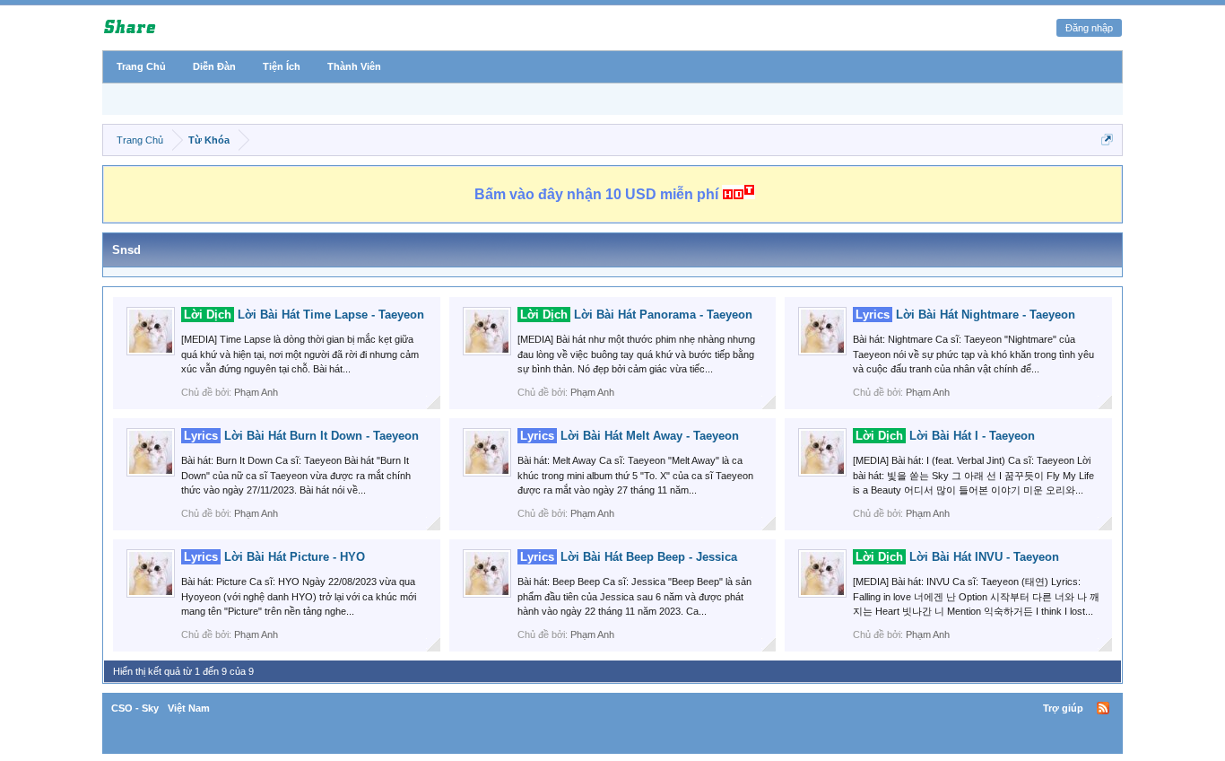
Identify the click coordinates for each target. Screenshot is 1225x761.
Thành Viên (354, 66)
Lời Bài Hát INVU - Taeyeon (957, 557)
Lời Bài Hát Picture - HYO (274, 557)
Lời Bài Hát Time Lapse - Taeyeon (304, 314)
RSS (1103, 708)
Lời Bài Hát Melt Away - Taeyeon (629, 435)
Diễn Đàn (214, 66)
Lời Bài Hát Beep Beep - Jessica (628, 557)
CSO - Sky (135, 708)
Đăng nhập (1089, 27)
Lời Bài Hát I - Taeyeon (945, 435)
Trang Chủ (141, 66)
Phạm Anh (256, 392)
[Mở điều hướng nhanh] (1107, 139)
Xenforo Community (612, 708)
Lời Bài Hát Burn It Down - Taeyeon (301, 435)
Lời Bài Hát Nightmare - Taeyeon (965, 314)
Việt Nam (189, 708)
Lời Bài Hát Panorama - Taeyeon (636, 314)
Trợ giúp (1063, 708)
